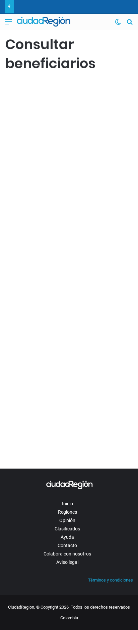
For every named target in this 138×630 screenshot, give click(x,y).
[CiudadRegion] (43, 22)
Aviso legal (67, 562)
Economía (18, 291)
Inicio (67, 503)
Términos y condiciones (110, 580)
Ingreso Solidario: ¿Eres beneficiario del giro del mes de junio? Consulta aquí (60, 117)
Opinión (67, 520)
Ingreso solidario (24, 87)
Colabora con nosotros (67, 553)
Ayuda (67, 537)
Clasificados (67, 528)
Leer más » (25, 270)
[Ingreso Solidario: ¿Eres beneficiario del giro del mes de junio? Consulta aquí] (69, 194)
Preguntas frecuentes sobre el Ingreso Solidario (63, 308)
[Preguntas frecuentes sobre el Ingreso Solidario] (69, 373)
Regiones (67, 512)
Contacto (67, 545)
